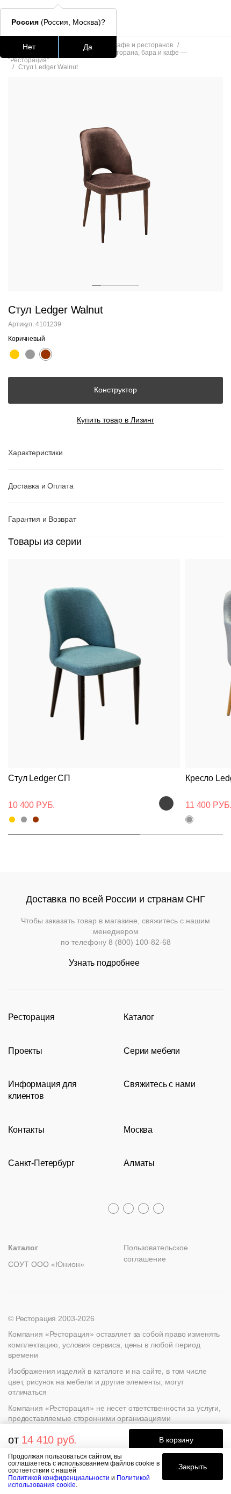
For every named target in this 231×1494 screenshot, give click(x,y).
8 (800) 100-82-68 (140, 942)
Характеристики (35, 452)
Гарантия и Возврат (42, 519)
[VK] (143, 1208)
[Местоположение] (196, 18)
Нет (29, 46)
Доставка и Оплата (41, 486)
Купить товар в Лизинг (115, 420)
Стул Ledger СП (39, 778)
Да (87, 46)
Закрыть (192, 1466)
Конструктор (115, 389)
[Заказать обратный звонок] (215, 18)
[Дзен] (158, 1208)
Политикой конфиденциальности (59, 1478)
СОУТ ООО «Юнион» (46, 1264)
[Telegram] (113, 1208)
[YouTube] (128, 1208)
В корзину (176, 1439)
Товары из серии (45, 541)
